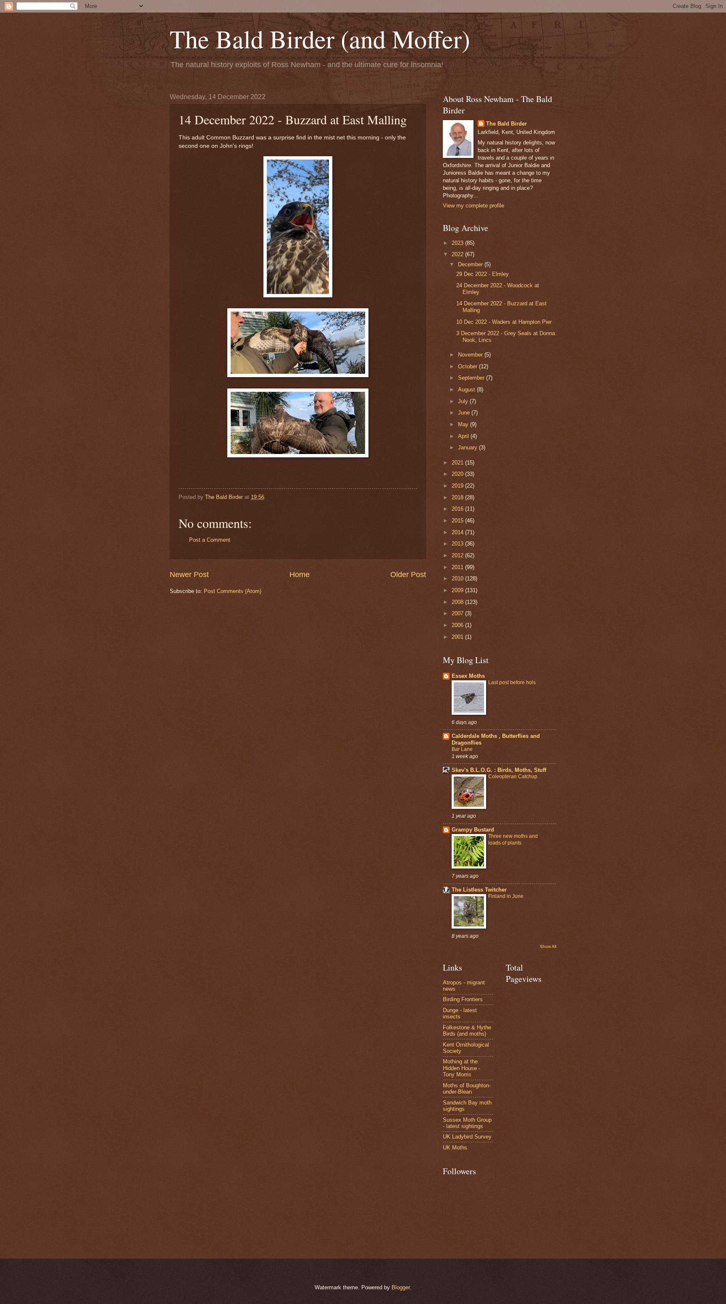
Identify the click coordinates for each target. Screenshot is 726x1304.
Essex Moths (468, 676)
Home (299, 574)
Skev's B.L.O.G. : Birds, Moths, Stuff (499, 770)
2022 (458, 254)
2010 (458, 578)
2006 (458, 625)
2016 (458, 509)
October (468, 366)
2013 (458, 543)
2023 (458, 243)
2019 (458, 486)
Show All (548, 946)
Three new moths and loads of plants (513, 839)
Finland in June (505, 896)
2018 (458, 497)
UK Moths (455, 1147)
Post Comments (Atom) (232, 591)
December (471, 264)
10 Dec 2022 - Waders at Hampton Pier (504, 322)
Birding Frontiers (463, 999)
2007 (458, 613)
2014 (458, 532)
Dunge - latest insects (460, 1013)
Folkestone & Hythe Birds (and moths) (467, 1030)
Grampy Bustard (473, 829)
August (467, 389)
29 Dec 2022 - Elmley (482, 274)
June (464, 412)
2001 (458, 637)
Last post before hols (512, 682)
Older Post (408, 574)
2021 (458, 462)
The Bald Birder (506, 124)
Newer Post (189, 574)
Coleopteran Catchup (512, 776)
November (471, 355)
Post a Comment (209, 540)
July (464, 401)
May (464, 424)
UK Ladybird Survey (467, 1136)
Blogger (401, 1287)
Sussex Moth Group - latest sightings (467, 1123)
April (464, 436)
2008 (458, 602)
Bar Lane (462, 749)
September (472, 378)
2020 (458, 474)
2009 (458, 590)
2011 (458, 567)
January (468, 447)
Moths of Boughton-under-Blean (467, 1088)
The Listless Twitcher (479, 890)
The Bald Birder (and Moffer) (320, 38)
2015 (458, 520)
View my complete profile (473, 205)
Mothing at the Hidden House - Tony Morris (461, 1068)
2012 (458, 555)
